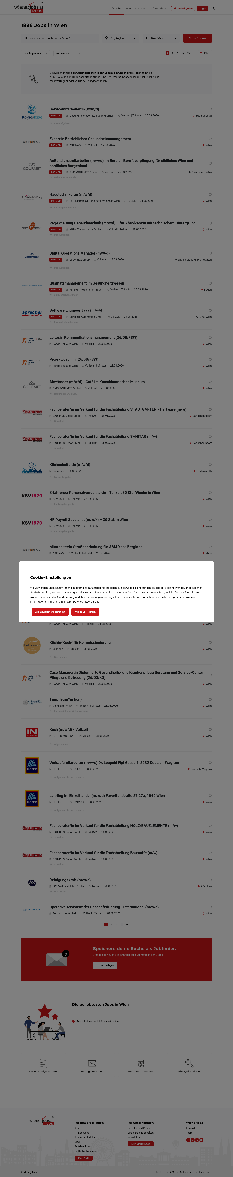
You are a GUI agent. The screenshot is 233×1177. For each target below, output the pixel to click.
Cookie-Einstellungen (85, 611)
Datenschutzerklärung (86, 601)
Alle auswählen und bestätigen (50, 611)
